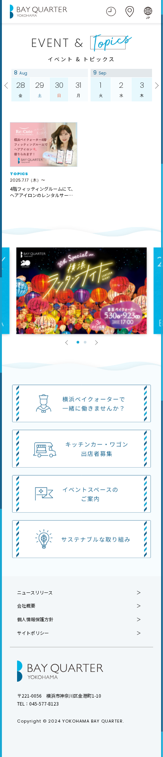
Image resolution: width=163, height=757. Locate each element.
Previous (7, 86)
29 (39, 89)
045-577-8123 (44, 703)
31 (78, 89)
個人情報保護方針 (35, 619)
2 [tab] (85, 342)
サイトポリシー (33, 633)
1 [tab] (78, 342)
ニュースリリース (35, 592)
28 (20, 89)
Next (155, 86)
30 (59, 89)
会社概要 (26, 606)
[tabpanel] (81, 290)
